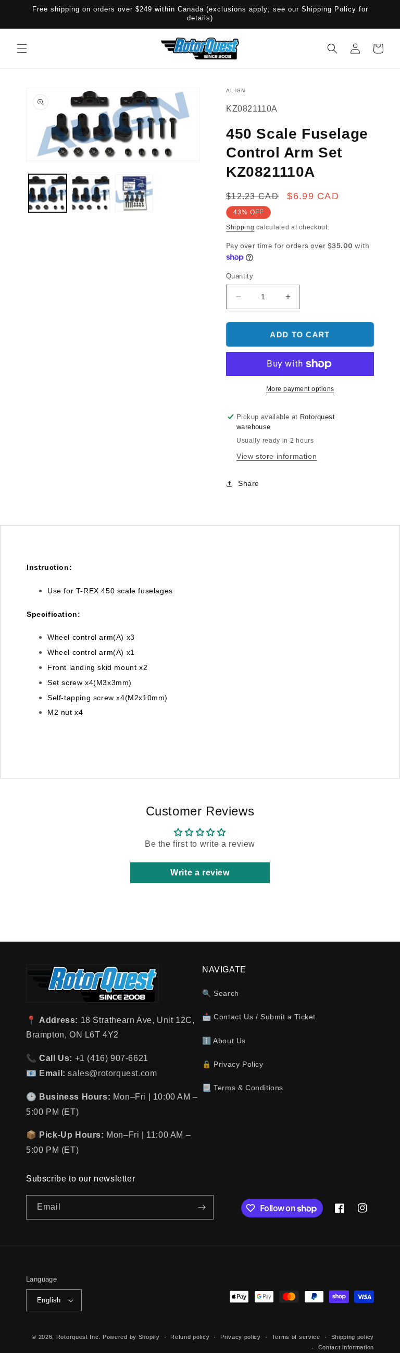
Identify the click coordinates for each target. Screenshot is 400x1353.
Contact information (346, 1347)
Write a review (199, 872)
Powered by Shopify (131, 1337)
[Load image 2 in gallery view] (91, 193)
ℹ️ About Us (224, 1041)
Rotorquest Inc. (78, 1337)
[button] (21, 48)
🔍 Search (220, 993)
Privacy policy (240, 1337)
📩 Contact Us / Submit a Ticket (259, 1017)
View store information (276, 456)
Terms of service (296, 1337)
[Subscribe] (201, 1207)
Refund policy (189, 1337)
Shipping (240, 227)
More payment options (300, 389)
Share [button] (248, 483)
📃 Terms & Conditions (242, 1087)
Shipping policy (352, 1337)
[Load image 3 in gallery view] (134, 193)
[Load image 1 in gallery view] (48, 193)
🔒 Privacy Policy (233, 1064)
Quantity (239, 276)
